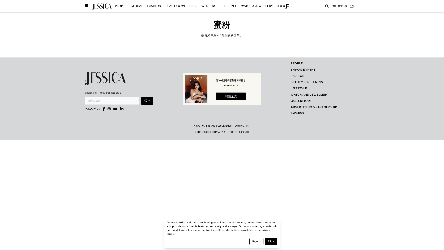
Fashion (154, 6)
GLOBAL (137, 6)
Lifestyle (299, 88)
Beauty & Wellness (181, 6)
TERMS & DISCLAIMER (220, 126)
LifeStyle (229, 6)
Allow (271, 241)
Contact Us (242, 126)
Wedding (209, 6)
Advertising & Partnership (314, 107)
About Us (199, 126)
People (120, 6)
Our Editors (301, 101)
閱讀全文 (231, 96)
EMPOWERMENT (303, 69)
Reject (256, 241)
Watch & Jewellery (257, 6)
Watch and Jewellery (309, 94)
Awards (297, 113)
